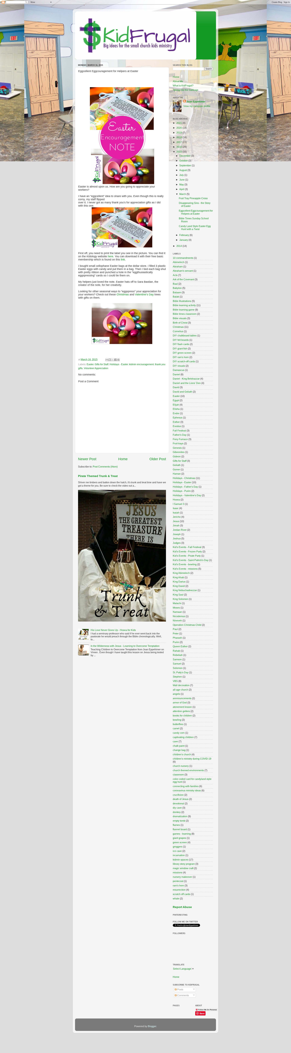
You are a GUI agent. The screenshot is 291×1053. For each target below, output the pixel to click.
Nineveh (177, 620)
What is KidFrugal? (183, 85)
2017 (179, 142)
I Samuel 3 (178, 504)
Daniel (176, 374)
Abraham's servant (183, 270)
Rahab (176, 650)
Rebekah (178, 655)
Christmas (123, 294)
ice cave (177, 851)
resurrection (179, 889)
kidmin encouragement (141, 364)
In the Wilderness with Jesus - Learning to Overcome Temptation (125, 646)
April (182, 189)
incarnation (179, 855)
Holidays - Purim (182, 491)
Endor (176, 413)
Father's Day (179, 434)
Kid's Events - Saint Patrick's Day (190, 560)
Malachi (177, 603)
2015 (179, 151)
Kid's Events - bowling (185, 564)
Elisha (176, 409)
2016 (179, 146)
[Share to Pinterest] (118, 359)
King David (179, 586)
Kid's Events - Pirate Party (187, 555)
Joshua (177, 538)
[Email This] (106, 359)
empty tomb (179, 820)
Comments (183, 995)
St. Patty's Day (180, 672)
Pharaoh (177, 637)
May (181, 184)
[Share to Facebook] (115, 359)
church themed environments (188, 770)
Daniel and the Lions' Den (187, 383)
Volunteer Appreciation (96, 368)
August (183, 170)
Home (123, 459)
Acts (175, 275)
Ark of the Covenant (183, 279)
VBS (175, 681)
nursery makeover (182, 876)
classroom (178, 774)
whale (176, 898)
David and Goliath (182, 391)
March (183, 194)
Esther (176, 422)
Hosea (176, 499)
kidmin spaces (180, 859)
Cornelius (178, 331)
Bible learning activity (184, 305)
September (185, 165)
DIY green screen (182, 352)
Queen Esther (180, 646)
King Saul (178, 594)
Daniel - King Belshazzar (186, 378)
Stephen (177, 676)
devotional (178, 803)
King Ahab (178, 577)
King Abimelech (181, 573)
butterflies (178, 724)
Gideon (177, 456)
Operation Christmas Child (187, 625)
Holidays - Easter (119, 364)
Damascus (178, 370)
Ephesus (177, 417)
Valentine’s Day (144, 294)
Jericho (177, 516)
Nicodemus (179, 616)
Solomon (177, 668)
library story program (184, 863)
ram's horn (178, 885)
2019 (179, 132)
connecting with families (186, 786)
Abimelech (178, 262)
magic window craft (183, 868)
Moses (176, 607)
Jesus (176, 521)
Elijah (176, 404)
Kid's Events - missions (185, 568)
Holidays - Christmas (184, 478)
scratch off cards (181, 894)
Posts (180, 989)
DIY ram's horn (181, 357)
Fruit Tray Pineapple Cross (193, 198)
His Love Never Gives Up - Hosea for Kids (113, 630)
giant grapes (179, 838)
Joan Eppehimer (195, 101)
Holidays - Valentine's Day (187, 495)
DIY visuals (179, 365)
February (184, 235)
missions (177, 872)
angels (176, 694)
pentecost (178, 881)
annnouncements (182, 698)
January (184, 240)
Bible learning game (183, 309)
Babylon (177, 288)
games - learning (182, 833)
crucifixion (178, 794)
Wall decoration (181, 685)
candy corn (179, 732)
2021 (179, 123)
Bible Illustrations (182, 301)
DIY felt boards (181, 340)
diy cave (177, 807)
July (181, 175)
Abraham (178, 266)
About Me (178, 81)
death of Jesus (180, 799)
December (185, 155)
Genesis (177, 447)
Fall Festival (179, 430)
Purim (176, 642)
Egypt (176, 400)
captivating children (183, 737)
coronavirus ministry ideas (187, 790)
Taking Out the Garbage (185, 90)
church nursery (181, 766)
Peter (176, 633)
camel (176, 728)
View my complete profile (196, 106)
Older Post (157, 459)
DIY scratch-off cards (184, 361)
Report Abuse (182, 907)
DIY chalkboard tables (185, 335)
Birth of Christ (180, 322)
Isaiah (176, 512)
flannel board (180, 829)
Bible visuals (180, 318)
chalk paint (178, 745)
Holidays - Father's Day (185, 486)
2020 (179, 127)
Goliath (177, 465)
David (176, 387)
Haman (177, 473)
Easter (90, 364)
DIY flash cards (181, 344)
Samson (177, 659)
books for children (182, 715)
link (123, 259)
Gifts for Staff (101, 364)
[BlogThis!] (109, 359)
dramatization (180, 816)
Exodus (177, 426)
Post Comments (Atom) (105, 466)
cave (175, 741)
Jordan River (180, 529)
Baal (175, 283)
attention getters (181, 711)
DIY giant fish (180, 348)
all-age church (180, 689)
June (182, 179)
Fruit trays (178, 443)
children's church (182, 754)
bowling (177, 719)
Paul (175, 629)
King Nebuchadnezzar (185, 590)
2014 (179, 246)
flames (176, 825)
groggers (177, 846)
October (183, 160)
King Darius (179, 581)
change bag (179, 750)
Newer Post (87, 459)
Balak (176, 296)
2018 (179, 137)
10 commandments (183, 258)
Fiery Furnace (180, 439)
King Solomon (180, 599)
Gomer (176, 469)
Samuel (177, 663)
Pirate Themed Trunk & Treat (98, 476)
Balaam (177, 292)
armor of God (180, 702)
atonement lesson (182, 707)
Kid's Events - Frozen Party (187, 551)
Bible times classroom (184, 314)
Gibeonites (178, 452)
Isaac (176, 508)
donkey (177, 812)
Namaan (177, 611)
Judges (177, 542)
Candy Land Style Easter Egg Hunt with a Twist (195, 227)
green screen (180, 842)
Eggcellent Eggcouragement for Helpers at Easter (196, 212)
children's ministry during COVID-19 (192, 758)
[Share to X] (112, 359)
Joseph (177, 534)
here (110, 256)
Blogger (152, 1026)
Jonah (176, 525)
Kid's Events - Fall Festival (187, 547)
